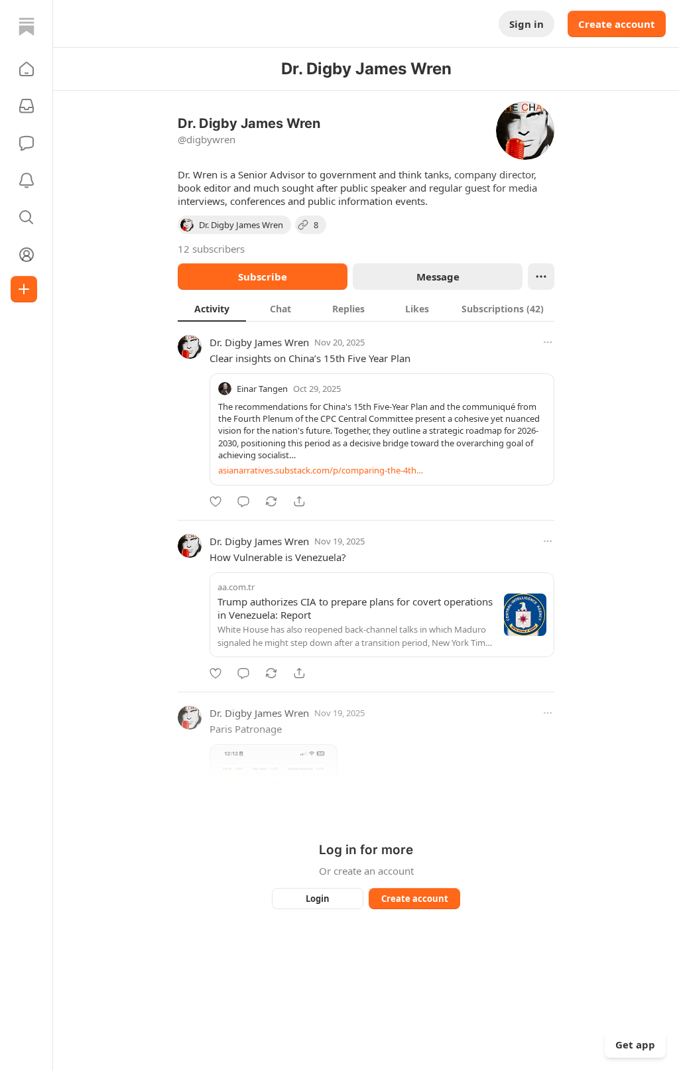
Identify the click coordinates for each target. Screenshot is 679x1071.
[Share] (299, 501)
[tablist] (366, 308)
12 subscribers (211, 248)
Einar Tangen (262, 389)
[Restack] (271, 501)
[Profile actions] (541, 276)
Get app (635, 1044)
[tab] (212, 308)
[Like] (215, 501)
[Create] (24, 289)
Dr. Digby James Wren (259, 342)
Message (438, 276)
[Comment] (243, 501)
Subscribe (262, 276)
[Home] (26, 26)
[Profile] (26, 255)
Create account (616, 24)
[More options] (547, 342)
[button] (26, 69)
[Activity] (26, 180)
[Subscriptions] (26, 106)
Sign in (526, 24)
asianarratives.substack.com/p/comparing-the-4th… (320, 470)
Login (318, 899)
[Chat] (26, 143)
